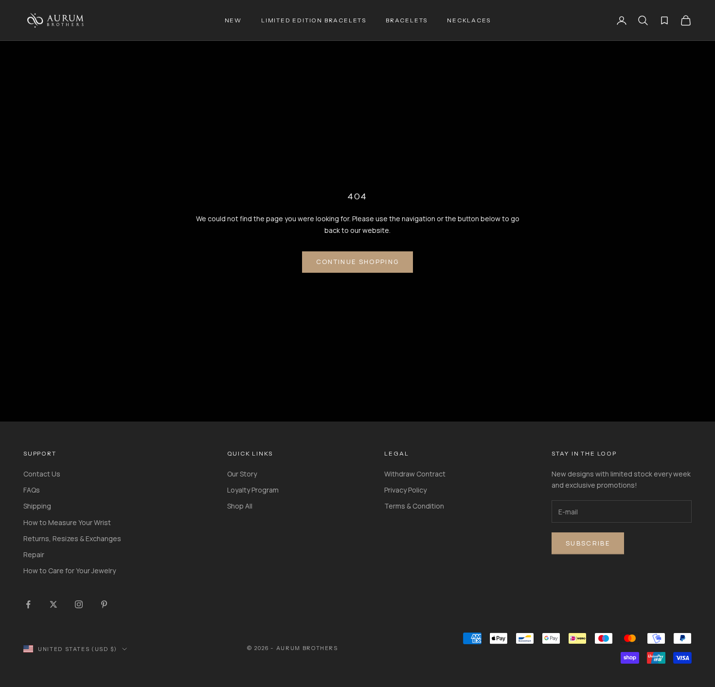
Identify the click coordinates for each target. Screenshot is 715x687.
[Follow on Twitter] (53, 604)
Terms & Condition (414, 506)
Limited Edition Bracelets (313, 20)
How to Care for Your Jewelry (69, 570)
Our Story (242, 473)
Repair (33, 554)
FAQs (31, 489)
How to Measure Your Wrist (67, 522)
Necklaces (468, 20)
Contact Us (41, 473)
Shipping (37, 506)
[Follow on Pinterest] (104, 604)
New (233, 20)
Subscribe (588, 543)
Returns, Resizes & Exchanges (72, 538)
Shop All (239, 506)
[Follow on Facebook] (28, 604)
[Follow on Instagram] (79, 604)
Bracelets (407, 20)
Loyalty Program (253, 489)
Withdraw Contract (415, 473)
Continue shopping (357, 261)
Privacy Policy (405, 489)
